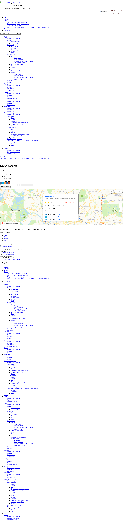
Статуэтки (17, 58)
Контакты (7, 30)
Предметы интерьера (13, 152)
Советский (10, 45)
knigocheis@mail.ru (117, 13)
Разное (13, 126)
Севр (12, 69)
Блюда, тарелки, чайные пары (23, 61)
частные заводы (16, 43)
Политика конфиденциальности (10, 259)
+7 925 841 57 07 (115, 11)
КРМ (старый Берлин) (17, 64)
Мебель (6, 147)
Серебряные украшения (14, 139)
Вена (12, 66)
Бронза (6, 92)
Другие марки (15, 50)
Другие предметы (19, 62)
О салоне (6, 19)
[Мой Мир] (7, 183)
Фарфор (6, 37)
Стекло (6, 100)
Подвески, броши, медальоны (20, 122)
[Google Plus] (9, 183)
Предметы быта (12, 153)
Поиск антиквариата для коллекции (18, 24)
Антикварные (11, 116)
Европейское (11, 88)
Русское (9, 87)
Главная (6, 16)
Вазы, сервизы (18, 59)
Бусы (12, 145)
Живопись (7, 106)
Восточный (10, 80)
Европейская (11, 97)
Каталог (6, 17)
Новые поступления (13, 38)
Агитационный (15, 46)
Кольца (13, 118)
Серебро (6, 84)
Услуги (6, 20)
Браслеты (14, 121)
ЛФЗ (12, 53)
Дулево (13, 51)
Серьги (13, 119)
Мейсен (13, 56)
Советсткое (10, 90)
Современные (11, 127)
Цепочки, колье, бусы (17, 124)
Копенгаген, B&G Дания (18, 71)
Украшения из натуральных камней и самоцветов (22, 140)
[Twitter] (3, 183)
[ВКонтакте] (1, 183)
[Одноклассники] (5, 183)
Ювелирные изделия (10, 113)
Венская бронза (12, 98)
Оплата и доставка (9, 29)
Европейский (11, 54)
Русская (9, 95)
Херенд (13, 67)
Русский (9, 40)
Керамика (10, 82)
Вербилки (14, 48)
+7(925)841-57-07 (8, 253)
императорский (15, 41)
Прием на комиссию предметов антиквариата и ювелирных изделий (28, 27)
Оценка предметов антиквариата (17, 22)
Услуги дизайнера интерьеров (16, 25)
